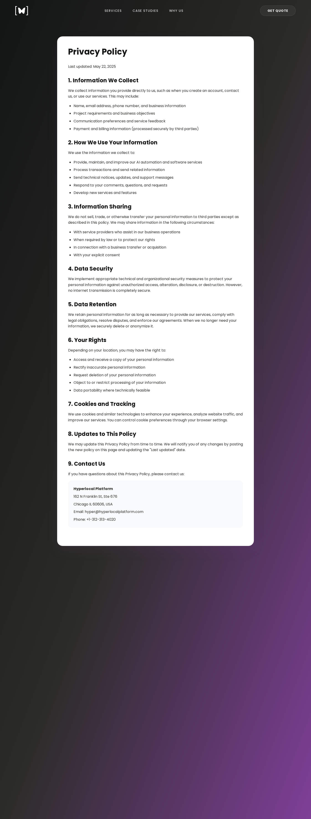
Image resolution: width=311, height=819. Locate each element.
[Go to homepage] (21, 10)
